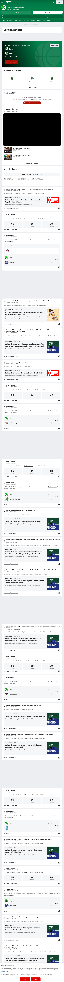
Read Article (7, 208)
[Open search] (53, 2)
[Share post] (59, 208)
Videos (20, 20)
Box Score (6, 267)
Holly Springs (27, 390)
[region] (32, 972)
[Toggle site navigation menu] (2, 2)
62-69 (15, 488)
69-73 (12, 241)
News (44, 20)
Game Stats (6, 229)
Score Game (12, 62)
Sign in (59, 2)
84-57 (12, 817)
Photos (39, 20)
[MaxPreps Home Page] (24, 24)
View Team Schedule (31, 87)
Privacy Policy (4, 971)
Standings (26, 20)
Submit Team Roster (31, 184)
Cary (11, 257)
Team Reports (8, 197)
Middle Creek (27, 661)
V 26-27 (16, 12)
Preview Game (54, 45)
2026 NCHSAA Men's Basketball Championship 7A (23, 251)
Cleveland (26, 219)
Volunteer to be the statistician (32, 103)
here (41, 174)
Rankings (33, 20)
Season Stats (14, 229)
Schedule (9, 20)
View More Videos (31, 163)
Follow (48, 12)
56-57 (15, 412)
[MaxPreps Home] (8, 2)
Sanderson (26, 872)
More (48, 20)
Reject (35, 979)
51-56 (12, 895)
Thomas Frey (10, 309)
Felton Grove (27, 795)
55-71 (15, 683)
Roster (15, 20)
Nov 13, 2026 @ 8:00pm (12, 57)
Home (3, 20)
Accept (25, 979)
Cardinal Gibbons (28, 466)
